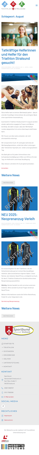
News (18, 68)
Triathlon (9, 347)
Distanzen (9, 351)
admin (17, 67)
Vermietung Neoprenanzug (10, 301)
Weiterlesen (8, 182)
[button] (37, 5)
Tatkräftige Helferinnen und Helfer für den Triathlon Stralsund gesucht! (18, 56)
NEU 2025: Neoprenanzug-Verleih (18, 216)
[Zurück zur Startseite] (13, 5)
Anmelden (4, 168)
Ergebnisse (9, 355)
